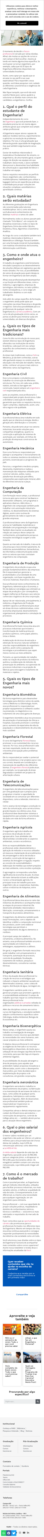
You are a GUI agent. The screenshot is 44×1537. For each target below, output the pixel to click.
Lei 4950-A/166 (10, 1148)
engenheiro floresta (20, 767)
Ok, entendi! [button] (22, 23)
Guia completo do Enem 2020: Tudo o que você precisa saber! (11, 1371)
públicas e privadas (23, 1003)
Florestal (26, 740)
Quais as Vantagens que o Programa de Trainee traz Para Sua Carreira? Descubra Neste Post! (31, 1374)
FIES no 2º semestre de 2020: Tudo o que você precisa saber (11, 1342)
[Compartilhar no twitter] (13, 1533)
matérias (14, 214)
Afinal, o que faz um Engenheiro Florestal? (31, 1341)
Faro (28, 1250)
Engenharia (10, 121)
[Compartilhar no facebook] (8, 1533)
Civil (34, 355)
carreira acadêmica (24, 311)
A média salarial (9, 1152)
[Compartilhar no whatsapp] (3, 1533)
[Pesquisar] (38, 1401)
